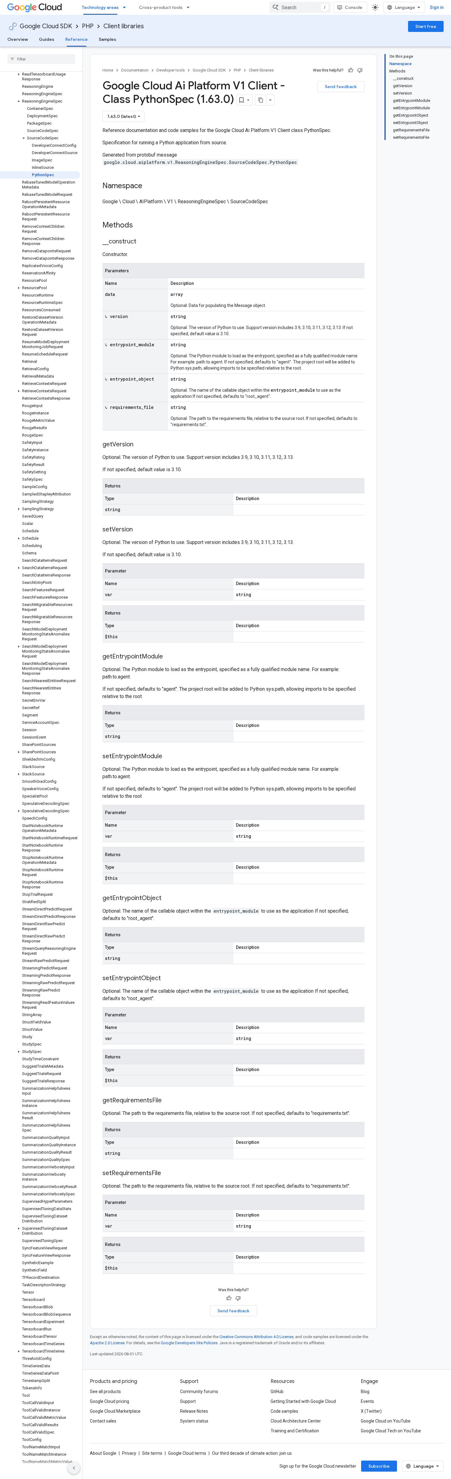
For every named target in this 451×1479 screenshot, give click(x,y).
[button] (40, 77)
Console (353, 7)
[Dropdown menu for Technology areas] (126, 7)
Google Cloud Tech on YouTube (391, 1430)
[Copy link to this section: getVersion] (139, 444)
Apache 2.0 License (107, 1343)
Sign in (437, 7)
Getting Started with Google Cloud (303, 1401)
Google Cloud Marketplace (115, 1411)
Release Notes (194, 1411)
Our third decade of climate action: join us (252, 1453)
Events (367, 1401)
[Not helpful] (359, 70)
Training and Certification (295, 1430)
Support (188, 1401)
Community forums (199, 1391)
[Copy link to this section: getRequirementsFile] (168, 1100)
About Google (103, 1453)
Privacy (129, 1453)
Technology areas (100, 7)
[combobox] (300, 7)
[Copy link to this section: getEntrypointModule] (169, 657)
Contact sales (103, 1421)
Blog (365, 1391)
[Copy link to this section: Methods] (141, 225)
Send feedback (341, 86)
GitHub (277, 1391)
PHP (88, 26)
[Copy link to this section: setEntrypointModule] (168, 756)
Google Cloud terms (187, 1453)
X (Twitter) (371, 1411)
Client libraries (123, 26)
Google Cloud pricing (109, 1401)
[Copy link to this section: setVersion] (139, 530)
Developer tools (170, 70)
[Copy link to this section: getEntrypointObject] (167, 898)
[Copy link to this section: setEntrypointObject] (167, 978)
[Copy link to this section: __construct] (142, 242)
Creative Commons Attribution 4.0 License (256, 1336)
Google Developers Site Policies (189, 1343)
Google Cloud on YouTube (386, 1421)
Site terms (152, 1453)
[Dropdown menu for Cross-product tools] (190, 7)
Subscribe (379, 1466)
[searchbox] (41, 59)
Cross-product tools (161, 7)
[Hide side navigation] (74, 1468)
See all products (105, 1391)
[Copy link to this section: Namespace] (148, 186)
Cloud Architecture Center (296, 1421)
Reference (76, 39)
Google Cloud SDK (46, 26)
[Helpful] (350, 70)
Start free (425, 26)
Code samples (284, 1411)
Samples (107, 39)
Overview (17, 39)
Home (107, 70)
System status (194, 1421)
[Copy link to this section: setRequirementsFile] (167, 1173)
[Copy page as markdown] (260, 100)
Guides (46, 39)
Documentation (134, 70)
